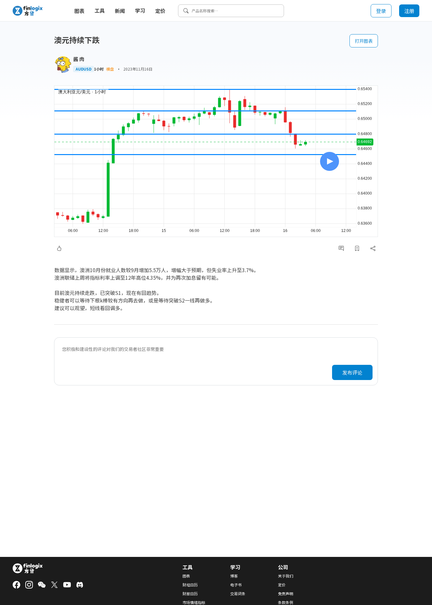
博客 (234, 575)
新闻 (120, 11)
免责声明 (285, 593)
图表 (79, 11)
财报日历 (190, 593)
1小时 (99, 69)
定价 (160, 11)
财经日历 (190, 584)
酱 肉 (78, 59)
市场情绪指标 (193, 602)
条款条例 (285, 602)
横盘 (110, 69)
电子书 (236, 584)
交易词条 (237, 593)
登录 (381, 11)
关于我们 (285, 575)
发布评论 (352, 372)
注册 (409, 11)
